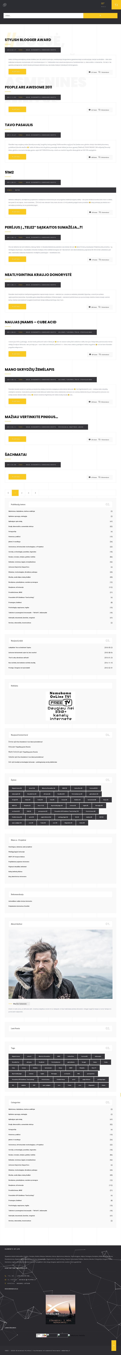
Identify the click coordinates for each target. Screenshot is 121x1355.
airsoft (32, 788)
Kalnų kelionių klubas (15, 871)
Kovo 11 (41, 805)
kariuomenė (92, 800)
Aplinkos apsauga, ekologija (18, 516)
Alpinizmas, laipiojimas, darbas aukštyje (22, 511)
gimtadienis (94, 794)
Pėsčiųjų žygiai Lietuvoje (17, 852)
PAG (29, 811)
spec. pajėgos (17, 823)
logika (85, 805)
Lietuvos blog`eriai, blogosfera (19, 567)
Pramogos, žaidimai (15, 602)
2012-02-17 (11, 50)
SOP (101, 817)
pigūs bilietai (46, 817)
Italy (52, 800)
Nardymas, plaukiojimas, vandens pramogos (23, 582)
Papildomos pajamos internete (19, 862)
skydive (89, 817)
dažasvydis (16, 794)
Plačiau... (17, 71)
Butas (17, 190)
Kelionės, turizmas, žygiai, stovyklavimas (75, 332)
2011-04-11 (11, 427)
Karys (105, 800)
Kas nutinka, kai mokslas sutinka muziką (22, 663)
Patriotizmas (90, 811)
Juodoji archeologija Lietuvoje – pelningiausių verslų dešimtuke (36, 762)
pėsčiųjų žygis (63, 817)
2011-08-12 (11, 237)
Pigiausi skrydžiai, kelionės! (18, 866)
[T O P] (113, 1345)
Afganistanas (17, 788)
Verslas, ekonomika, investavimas (20, 623)
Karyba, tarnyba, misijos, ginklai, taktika (22, 557)
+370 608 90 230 (23, 1276)
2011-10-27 (11, 135)
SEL (77, 817)
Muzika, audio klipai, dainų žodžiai (19, 577)
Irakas (27, 800)
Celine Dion (78, 788)
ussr (55, 823)
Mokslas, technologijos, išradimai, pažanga (23, 572)
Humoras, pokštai (14, 536)
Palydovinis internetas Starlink (19, 906)
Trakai (43, 823)
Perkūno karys (17, 817)
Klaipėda (27, 805)
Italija (40, 800)
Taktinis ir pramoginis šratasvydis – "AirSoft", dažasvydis (28, 612)
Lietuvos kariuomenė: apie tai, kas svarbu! (23, 652)
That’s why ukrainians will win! (19, 657)
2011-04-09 (11, 465)
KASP (14, 805)
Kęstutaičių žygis (57, 805)
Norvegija (99, 805)
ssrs (31, 823)
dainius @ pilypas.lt (27, 1280)
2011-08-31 (11, 182)
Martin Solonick (19, 1003)
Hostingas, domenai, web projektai (20, 847)
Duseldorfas (31, 794)
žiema (82, 823)
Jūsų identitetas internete (17, 876)
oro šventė (16, 811)
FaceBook (61, 794)
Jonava (64, 800)
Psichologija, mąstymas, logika (70, 427)
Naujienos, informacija (16, 587)
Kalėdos (77, 800)
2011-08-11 (11, 285)
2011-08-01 (11, 332)
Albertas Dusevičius (48, 788)
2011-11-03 (11, 97)
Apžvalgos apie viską (15, 521)
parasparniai (42, 811)
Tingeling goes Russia (22, 747)
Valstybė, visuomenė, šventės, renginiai (22, 617)
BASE (64, 788)
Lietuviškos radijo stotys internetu (20, 901)
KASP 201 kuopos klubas (17, 857)
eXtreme (47, 794)
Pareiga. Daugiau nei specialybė (19, 668)
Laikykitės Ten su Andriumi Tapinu (20, 647)
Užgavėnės (68, 823)
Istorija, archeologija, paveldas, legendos (22, 552)
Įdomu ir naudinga (14, 541)
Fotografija (12, 531)
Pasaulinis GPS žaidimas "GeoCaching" (21, 597)
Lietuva (73, 805)
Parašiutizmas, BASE (15, 592)
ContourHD (93, 788)
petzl (31, 817)
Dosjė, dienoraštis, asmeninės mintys (41, 50)
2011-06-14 (11, 380)
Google (15, 800)
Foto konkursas (77, 794)
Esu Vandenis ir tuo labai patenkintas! (30, 742)
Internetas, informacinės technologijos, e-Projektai (26, 547)
